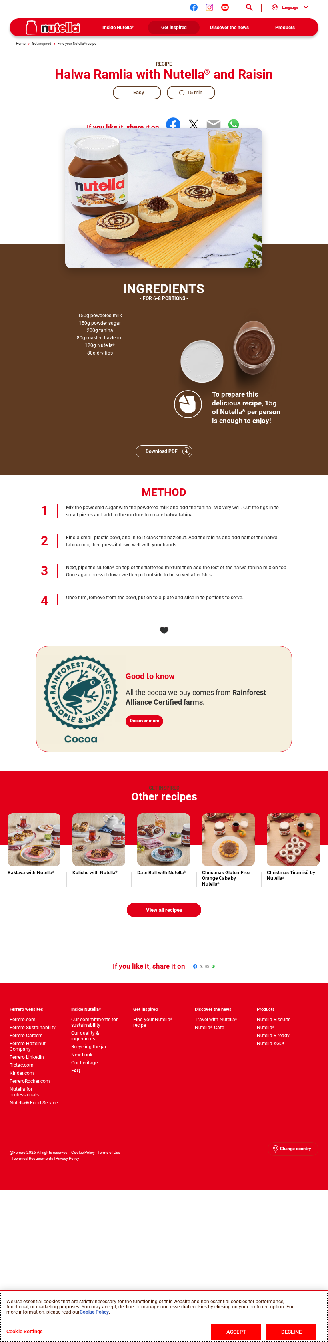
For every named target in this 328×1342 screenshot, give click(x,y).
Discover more (144, 720)
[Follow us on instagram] (209, 7)
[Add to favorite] (163, 630)
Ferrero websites (26, 1009)
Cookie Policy (83, 1152)
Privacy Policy (67, 1158)
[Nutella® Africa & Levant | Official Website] (53, 27)
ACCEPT (236, 1332)
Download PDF (162, 451)
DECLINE (291, 1332)
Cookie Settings (24, 1331)
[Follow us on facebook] (194, 7)
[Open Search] (249, 8)
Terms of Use (108, 1152)
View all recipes (164, 910)
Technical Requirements (32, 1158)
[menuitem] (118, 27)
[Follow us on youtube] (225, 7)
